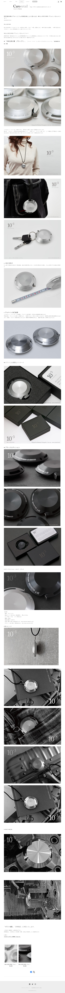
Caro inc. (35, 1)
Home (5, 1)
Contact (27, 1)
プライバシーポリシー (26, 987)
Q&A (16, 1)
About (11, 1)
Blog (22, 1)
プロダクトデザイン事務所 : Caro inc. (12, 936)
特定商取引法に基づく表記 (37, 987)
